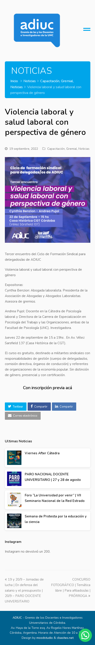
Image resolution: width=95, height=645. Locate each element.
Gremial (71, 149)
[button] (16, 406)
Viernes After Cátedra (42, 453)
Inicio (14, 81)
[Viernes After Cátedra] (14, 458)
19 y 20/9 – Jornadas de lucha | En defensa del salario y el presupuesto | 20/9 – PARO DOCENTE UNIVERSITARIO (24, 590)
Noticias (83, 149)
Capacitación (56, 149)
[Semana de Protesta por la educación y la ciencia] (14, 521)
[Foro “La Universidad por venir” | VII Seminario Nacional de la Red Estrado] (14, 500)
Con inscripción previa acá (47, 388)
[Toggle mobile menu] (86, 31)
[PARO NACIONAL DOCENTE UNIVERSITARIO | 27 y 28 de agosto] (14, 479)
